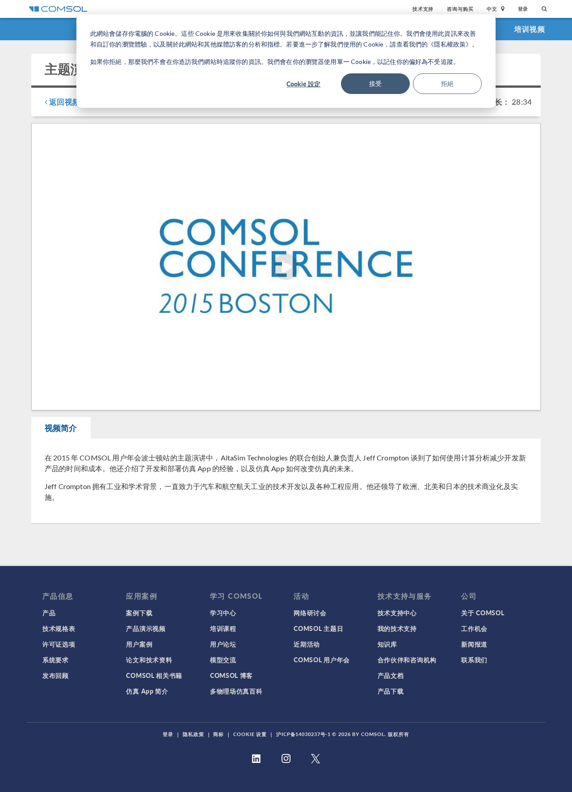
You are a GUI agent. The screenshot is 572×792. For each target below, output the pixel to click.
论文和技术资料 (149, 659)
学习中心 (223, 612)
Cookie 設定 (303, 83)
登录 (523, 8)
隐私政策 (193, 734)
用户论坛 (223, 643)
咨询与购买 (460, 8)
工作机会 (474, 628)
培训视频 (529, 29)
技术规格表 (59, 628)
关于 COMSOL (482, 612)
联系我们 (474, 659)
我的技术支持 (397, 628)
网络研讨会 (310, 612)
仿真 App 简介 (147, 690)
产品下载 (391, 690)
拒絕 (447, 83)
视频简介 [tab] (61, 427)
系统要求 (55, 659)
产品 (48, 612)
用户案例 (139, 643)
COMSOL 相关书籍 (154, 675)
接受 (375, 83)
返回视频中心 (71, 101)
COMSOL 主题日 (318, 628)
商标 (218, 734)
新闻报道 (474, 643)
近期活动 (307, 643)
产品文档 (391, 675)
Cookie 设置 (250, 734)
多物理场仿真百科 (236, 690)
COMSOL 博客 (231, 675)
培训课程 (223, 628)
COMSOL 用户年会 (322, 659)
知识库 (387, 643)
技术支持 (422, 8)
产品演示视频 (145, 628)
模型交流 (223, 659)
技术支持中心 (397, 612)
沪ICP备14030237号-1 (303, 734)
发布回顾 (55, 675)
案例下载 (139, 612)
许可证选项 (59, 643)
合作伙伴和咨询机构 (407, 659)
